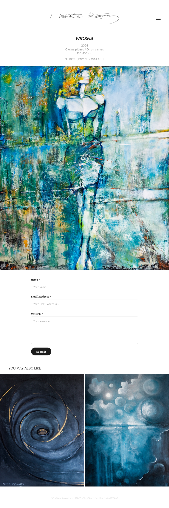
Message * (37, 313)
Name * (35, 279)
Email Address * (41, 296)
